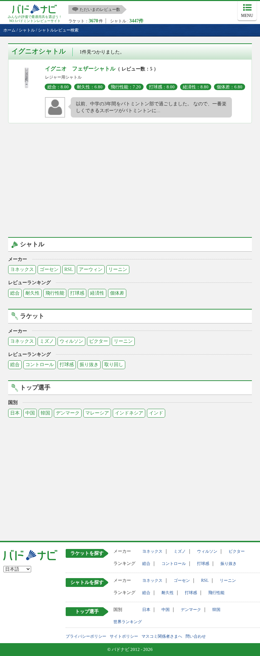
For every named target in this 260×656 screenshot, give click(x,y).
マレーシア (97, 413)
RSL (68, 269)
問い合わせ (196, 636)
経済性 (97, 293)
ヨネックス (22, 269)
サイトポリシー (124, 636)
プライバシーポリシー (86, 636)
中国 (30, 413)
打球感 (77, 293)
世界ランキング (127, 621)
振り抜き (89, 364)
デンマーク (68, 413)
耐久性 (32, 293)
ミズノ (47, 341)
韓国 (45, 413)
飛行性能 (54, 293)
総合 (15, 293)
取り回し (113, 364)
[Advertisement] (130, 179)
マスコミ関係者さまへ (162, 636)
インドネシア (129, 413)
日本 (15, 413)
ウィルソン (71, 341)
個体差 (117, 293)
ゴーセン (49, 269)
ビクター (98, 341)
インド (156, 413)
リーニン (117, 269)
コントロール (39, 364)
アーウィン (91, 269)
